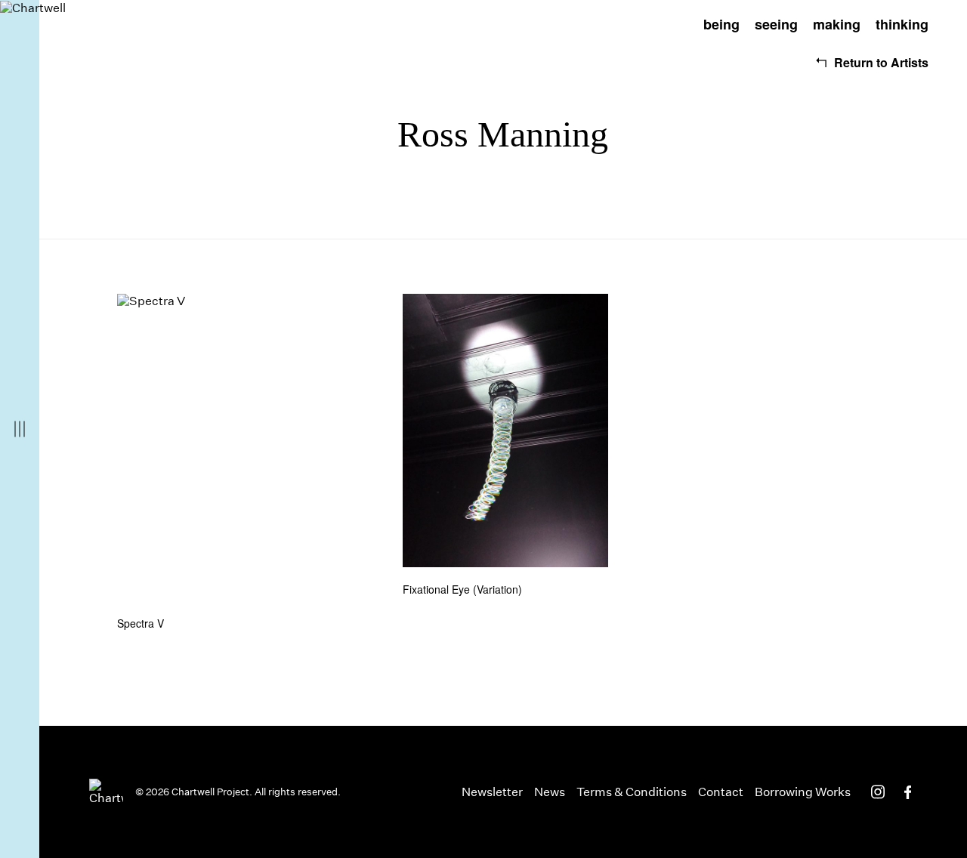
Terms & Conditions (631, 792)
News (549, 792)
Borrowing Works (803, 792)
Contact (720, 792)
